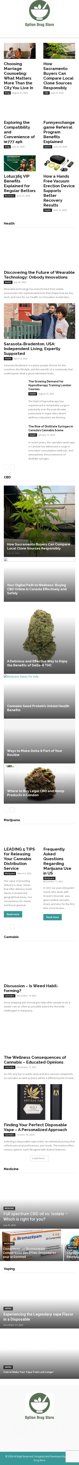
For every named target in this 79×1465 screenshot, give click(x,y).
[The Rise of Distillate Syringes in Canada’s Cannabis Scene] (14, 432)
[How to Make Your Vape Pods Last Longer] (39, 1354)
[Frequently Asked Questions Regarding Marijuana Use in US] (59, 836)
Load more (38, 1158)
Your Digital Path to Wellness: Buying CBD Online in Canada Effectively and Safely (37, 589)
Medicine (9, 1208)
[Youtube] (70, 1429)
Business (9, 195)
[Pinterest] (39, 1429)
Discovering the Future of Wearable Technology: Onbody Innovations (39, 275)
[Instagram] (19, 1429)
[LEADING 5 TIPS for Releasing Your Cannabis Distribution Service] (20, 836)
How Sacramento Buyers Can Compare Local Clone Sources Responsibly (58, 75)
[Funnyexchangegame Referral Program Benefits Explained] (59, 109)
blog (7, 93)
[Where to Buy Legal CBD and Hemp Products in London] (39, 784)
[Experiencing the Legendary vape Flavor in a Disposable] (39, 1303)
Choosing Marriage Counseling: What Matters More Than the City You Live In (18, 75)
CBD (46, 93)
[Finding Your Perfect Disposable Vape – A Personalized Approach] (39, 1102)
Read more (13, 914)
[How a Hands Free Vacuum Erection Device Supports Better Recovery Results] (59, 163)
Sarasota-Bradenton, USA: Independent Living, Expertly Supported (32, 348)
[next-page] (12, 466)
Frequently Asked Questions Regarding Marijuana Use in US (57, 861)
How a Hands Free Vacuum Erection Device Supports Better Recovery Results (59, 190)
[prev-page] (6, 466)
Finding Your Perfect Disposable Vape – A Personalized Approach (35, 1127)
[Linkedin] (29, 1429)
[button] (6, 32)
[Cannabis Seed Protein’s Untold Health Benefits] (39, 696)
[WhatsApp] (60, 1429)
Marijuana (10, 873)
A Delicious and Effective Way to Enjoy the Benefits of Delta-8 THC (37, 663)
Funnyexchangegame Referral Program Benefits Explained (59, 132)
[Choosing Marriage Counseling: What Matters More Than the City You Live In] (20, 51)
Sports (47, 146)
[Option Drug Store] (39, 13)
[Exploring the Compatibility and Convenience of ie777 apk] (20, 109)
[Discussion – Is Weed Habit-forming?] (39, 963)
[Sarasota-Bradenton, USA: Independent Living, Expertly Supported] (39, 321)
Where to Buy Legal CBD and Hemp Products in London (35, 793)
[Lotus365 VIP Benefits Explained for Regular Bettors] (20, 163)
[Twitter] (50, 1429)
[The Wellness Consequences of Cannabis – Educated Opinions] (39, 1034)
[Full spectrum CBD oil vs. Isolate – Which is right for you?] (39, 1204)
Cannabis (9, 995)
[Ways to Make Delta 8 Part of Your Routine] (39, 741)
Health (47, 210)
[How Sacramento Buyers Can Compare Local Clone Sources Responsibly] (59, 51)
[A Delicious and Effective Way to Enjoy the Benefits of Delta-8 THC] (39, 638)
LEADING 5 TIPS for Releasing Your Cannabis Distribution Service (19, 859)
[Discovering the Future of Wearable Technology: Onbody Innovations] (39, 249)
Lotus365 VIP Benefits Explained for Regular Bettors (20, 183)
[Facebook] (8, 1429)
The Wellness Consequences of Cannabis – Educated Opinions (35, 1060)
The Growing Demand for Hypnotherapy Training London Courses (49, 385)
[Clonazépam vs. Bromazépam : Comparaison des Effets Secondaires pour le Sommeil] (31, 1245)
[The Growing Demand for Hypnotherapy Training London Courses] (14, 387)
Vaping (8, 1309)
